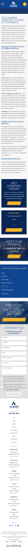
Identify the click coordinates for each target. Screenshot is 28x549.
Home (14, 421)
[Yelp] (13, 525)
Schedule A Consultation (14, 319)
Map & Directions (14, 456)
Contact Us (14, 442)
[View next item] (15, 225)
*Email (3, 352)
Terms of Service (9, 389)
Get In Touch (14, 203)
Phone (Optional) (6, 347)
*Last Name (4, 342)
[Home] (13, 4)
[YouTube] (18, 525)
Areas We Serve (14, 433)
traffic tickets (11, 153)
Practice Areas (14, 430)
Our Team (14, 427)
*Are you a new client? (7, 357)
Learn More (14, 256)
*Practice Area (5, 362)
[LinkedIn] (10, 525)
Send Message (14, 394)
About (14, 424)
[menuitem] (3, 273)
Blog (14, 436)
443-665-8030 (14, 413)
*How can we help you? (7, 368)
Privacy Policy (16, 389)
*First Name (5, 337)
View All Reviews (14, 230)
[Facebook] (15, 525)
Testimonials (14, 439)
